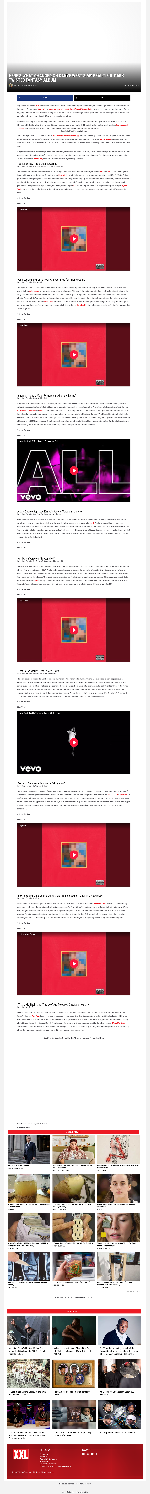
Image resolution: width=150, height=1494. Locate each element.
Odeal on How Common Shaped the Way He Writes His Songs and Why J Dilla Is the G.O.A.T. (73, 1351)
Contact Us (44, 1454)
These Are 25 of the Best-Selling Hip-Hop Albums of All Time (72, 1434)
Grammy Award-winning (58, 109)
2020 (37, 106)
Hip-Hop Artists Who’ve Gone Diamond (117, 1432)
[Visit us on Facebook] (97, 1454)
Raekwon (123, 795)
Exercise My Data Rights (48, 1464)
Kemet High (17, 85)
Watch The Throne (118, 1023)
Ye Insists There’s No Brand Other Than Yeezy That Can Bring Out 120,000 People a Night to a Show (28, 1351)
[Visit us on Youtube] (93, 1454)
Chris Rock (81, 305)
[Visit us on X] (89, 1454)
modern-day (38, 159)
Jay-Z (109, 172)
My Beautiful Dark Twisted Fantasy (80, 109)
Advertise (43, 1456)
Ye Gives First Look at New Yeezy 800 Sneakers (117, 1393)
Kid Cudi (32, 410)
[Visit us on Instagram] (84, 1454)
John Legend (34, 291)
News (28, 1127)
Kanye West (42, 109)
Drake (101, 172)
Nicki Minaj (62, 175)
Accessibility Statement (48, 1459)
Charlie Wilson (22, 410)
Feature (29, 1124)
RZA (74, 186)
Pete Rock (36, 1016)
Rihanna (42, 410)
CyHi (36, 580)
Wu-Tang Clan (113, 795)
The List (44, 1124)
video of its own (100, 903)
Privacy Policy (45, 1461)
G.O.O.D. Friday (105, 139)
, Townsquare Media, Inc (32, 1472)
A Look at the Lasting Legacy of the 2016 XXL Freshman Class (27, 1393)
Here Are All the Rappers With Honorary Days (72, 1393)
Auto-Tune (48, 301)
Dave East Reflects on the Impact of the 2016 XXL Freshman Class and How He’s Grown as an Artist (27, 1435)
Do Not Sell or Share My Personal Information (55, 1466)
